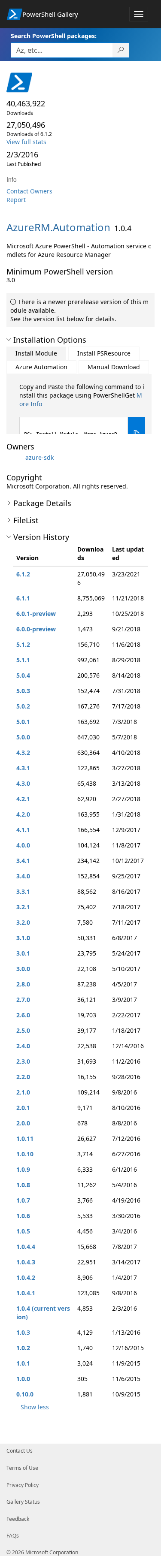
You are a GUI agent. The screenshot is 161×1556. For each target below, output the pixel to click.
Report (16, 200)
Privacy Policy (22, 1485)
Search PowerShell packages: (54, 36)
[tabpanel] (82, 416)
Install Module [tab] (36, 353)
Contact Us (19, 1450)
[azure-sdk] (15, 457)
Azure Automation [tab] (41, 367)
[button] (8, 339)
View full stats (26, 142)
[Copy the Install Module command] (136, 433)
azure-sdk (39, 457)
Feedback (17, 1519)
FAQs (12, 1535)
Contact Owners (29, 191)
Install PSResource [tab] (104, 353)
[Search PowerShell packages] (120, 50)
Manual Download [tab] (114, 367)
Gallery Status (23, 1501)
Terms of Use (22, 1468)
